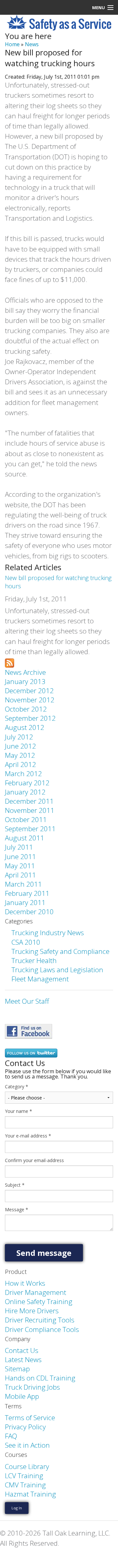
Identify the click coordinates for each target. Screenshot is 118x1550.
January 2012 (25, 791)
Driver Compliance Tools (42, 1329)
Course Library (27, 1466)
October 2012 (26, 709)
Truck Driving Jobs (32, 1387)
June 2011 (20, 856)
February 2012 (27, 782)
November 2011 (29, 810)
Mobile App (22, 1396)
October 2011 (26, 819)
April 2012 (20, 764)
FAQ (11, 1435)
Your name (18, 1111)
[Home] (59, 22)
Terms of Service (30, 1417)
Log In (16, 1507)
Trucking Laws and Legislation (57, 969)
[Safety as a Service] (28, 1030)
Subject (15, 1185)
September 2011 (30, 828)
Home (12, 44)
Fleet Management (40, 978)
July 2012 (19, 736)
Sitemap (17, 1368)
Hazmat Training (30, 1494)
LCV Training (24, 1475)
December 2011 (29, 801)
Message (16, 1209)
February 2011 (27, 893)
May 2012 (20, 755)
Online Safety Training (38, 1301)
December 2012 (29, 690)
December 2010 (29, 911)
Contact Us (21, 1350)
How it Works (25, 1283)
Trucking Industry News (47, 932)
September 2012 (30, 718)
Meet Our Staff (27, 1001)
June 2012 (20, 746)
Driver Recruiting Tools (39, 1319)
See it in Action (27, 1445)
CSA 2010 (25, 942)
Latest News (23, 1359)
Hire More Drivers (32, 1310)
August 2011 (24, 837)
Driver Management (35, 1292)
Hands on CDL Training (40, 1377)
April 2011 (20, 874)
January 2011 (25, 902)
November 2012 (29, 699)
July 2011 (19, 847)
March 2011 (23, 884)
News (32, 44)
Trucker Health (34, 960)
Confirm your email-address (34, 1160)
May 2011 (20, 865)
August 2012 (24, 727)
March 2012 (23, 773)
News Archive (25, 672)
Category (16, 1086)
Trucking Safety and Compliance (60, 951)
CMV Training (25, 1484)
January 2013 (25, 681)
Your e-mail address (28, 1136)
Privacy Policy (25, 1426)
